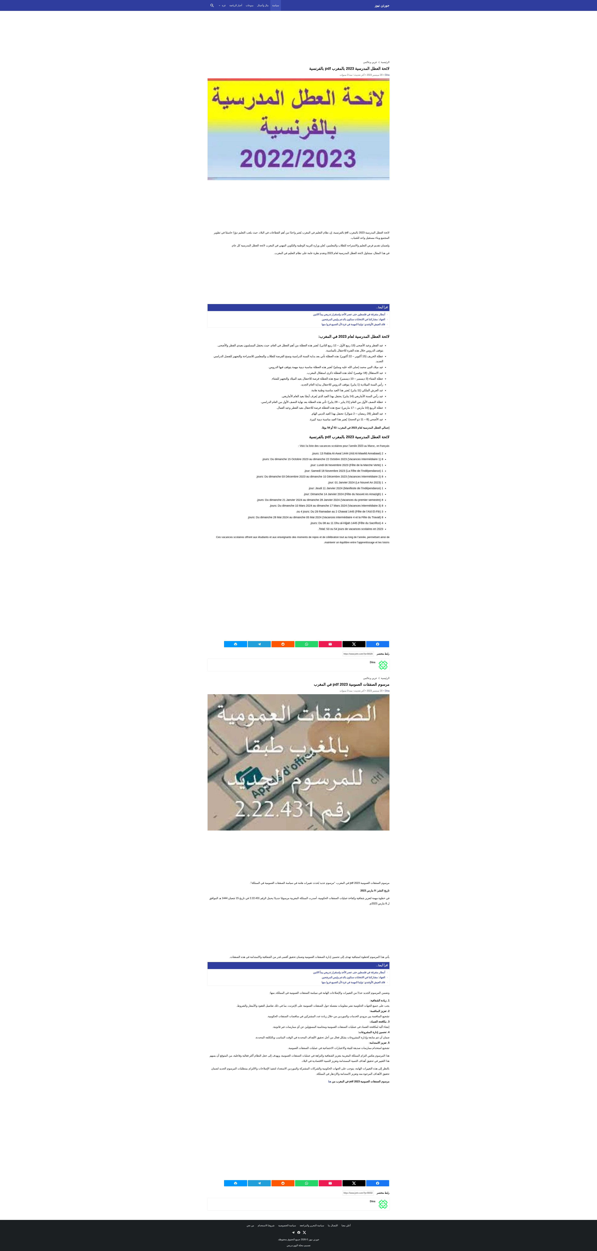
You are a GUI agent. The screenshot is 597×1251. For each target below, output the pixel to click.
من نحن (250, 1225)
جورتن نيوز (382, 5)
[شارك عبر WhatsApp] (306, 644)
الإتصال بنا (333, 1225)
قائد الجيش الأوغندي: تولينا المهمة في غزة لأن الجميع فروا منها (353, 324)
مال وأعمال (262, 5)
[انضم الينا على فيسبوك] (298, 1232)
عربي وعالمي (370, 62)
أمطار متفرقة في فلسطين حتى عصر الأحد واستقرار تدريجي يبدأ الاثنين (349, 314)
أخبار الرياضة (235, 5)
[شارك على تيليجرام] (259, 644)
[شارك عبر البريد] (330, 644)
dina (387, 75)
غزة (224, 5)
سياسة (275, 5)
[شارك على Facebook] (377, 644)
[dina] (383, 665)
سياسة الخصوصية (287, 1225)
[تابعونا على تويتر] (304, 1232)
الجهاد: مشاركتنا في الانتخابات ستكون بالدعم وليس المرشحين (353, 319)
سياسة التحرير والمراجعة (312, 1225)
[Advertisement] (298, 35)
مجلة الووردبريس (295, 1245)
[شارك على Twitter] (354, 644)
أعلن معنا (346, 1225)
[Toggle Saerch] (212, 5)
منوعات (249, 5)
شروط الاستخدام (266, 1225)
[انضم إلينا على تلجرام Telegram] (292, 1232)
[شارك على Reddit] (283, 644)
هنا (329, 1081)
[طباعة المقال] (235, 644)
